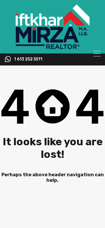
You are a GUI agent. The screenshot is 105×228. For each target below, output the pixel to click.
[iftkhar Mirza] (52, 46)
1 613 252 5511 (28, 59)
